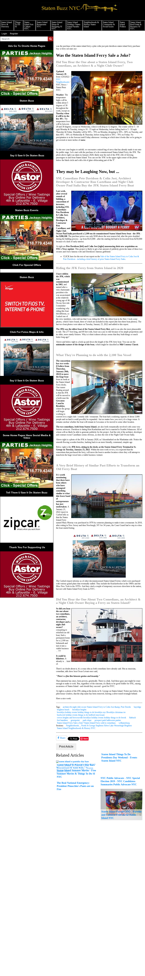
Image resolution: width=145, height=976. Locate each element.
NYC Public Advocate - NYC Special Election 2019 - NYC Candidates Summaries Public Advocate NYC (120, 781)
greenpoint (75, 720)
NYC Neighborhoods (62, 80)
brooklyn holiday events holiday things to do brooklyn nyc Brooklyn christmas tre (91, 712)
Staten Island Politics (123, 24)
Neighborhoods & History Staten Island (91, 24)
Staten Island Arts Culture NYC (28, 25)
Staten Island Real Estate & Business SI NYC (135, 25)
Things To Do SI (18, 24)
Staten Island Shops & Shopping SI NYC (56, 25)
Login (4, 33)
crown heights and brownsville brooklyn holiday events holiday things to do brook (91, 717)
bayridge (137, 707)
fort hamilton (62, 720)
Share (62, 738)
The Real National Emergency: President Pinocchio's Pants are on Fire (75, 786)
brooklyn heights (79, 709)
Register (14, 33)
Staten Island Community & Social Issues (109, 24)
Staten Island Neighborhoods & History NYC (76, 728)
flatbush (132, 717)
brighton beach (63, 709)
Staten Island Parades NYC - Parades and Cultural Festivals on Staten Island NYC (121, 814)
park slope (87, 720)
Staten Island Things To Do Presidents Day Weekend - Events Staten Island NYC (119, 757)
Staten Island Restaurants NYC (42, 24)
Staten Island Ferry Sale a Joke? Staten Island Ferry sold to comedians (86, 723)
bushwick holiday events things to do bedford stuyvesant (81, 715)
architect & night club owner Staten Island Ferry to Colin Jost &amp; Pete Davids (97, 707)
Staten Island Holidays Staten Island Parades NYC (73, 25)
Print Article (66, 746)
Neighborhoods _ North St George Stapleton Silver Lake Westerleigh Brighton (99, 725)
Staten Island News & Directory (6, 24)
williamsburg (124, 723)
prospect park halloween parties (108, 720)
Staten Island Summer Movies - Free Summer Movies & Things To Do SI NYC (76, 773)
